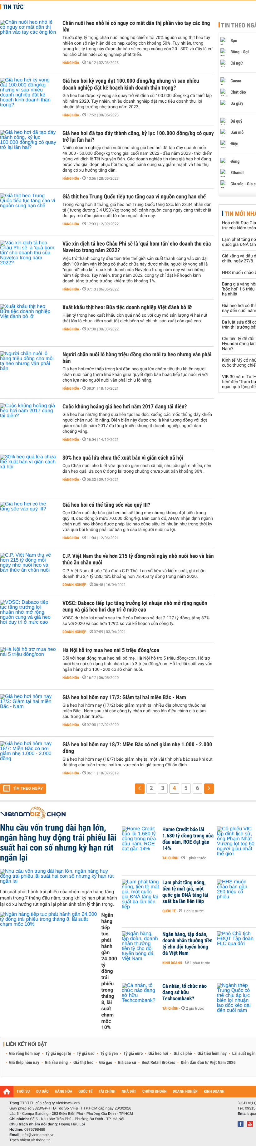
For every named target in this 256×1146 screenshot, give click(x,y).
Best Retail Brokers (158, 1063)
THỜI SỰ (23, 1091)
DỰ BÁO (42, 1091)
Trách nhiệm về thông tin (30, 1140)
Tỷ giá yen (109, 1053)
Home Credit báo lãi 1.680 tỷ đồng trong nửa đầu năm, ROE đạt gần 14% (188, 839)
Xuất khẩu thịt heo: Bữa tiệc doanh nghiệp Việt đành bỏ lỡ (127, 307)
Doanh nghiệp (74, 585)
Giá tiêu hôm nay (212, 1053)
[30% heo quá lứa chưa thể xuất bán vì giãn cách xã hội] (28, 473)
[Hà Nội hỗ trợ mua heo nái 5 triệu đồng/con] (28, 666)
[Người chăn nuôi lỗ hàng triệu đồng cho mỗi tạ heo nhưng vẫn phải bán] (28, 370)
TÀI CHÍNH (107, 1091)
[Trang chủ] (6, 1091)
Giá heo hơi (158, 1053)
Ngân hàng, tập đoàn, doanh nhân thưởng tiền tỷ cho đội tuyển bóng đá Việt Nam (187, 943)
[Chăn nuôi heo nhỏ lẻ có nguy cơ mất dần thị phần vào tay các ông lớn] (28, 38)
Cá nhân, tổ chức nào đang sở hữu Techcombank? (184, 992)
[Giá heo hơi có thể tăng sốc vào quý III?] (28, 520)
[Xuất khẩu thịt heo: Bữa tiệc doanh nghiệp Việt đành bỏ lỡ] (28, 323)
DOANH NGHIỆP (185, 1091)
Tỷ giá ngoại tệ (58, 1053)
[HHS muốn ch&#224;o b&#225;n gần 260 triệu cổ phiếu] (235, 892)
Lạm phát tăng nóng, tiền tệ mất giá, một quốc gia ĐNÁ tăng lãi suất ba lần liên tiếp (185, 892)
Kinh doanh (172, 963)
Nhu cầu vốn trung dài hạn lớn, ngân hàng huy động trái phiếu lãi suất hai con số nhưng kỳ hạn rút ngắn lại (58, 842)
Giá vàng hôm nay (24, 1053)
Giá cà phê (183, 1053)
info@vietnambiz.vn (38, 1135)
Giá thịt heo (83, 1063)
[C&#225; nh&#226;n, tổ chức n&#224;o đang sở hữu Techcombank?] (140, 995)
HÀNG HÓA (63, 1091)
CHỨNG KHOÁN (154, 1091)
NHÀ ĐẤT (128, 1091)
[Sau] (209, 788)
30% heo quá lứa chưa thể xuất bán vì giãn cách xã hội (122, 458)
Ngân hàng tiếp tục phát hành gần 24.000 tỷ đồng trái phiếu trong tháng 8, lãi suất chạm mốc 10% (109, 971)
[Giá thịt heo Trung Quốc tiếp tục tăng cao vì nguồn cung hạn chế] (28, 212)
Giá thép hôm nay (24, 1063)
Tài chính (170, 858)
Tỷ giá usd (86, 1053)
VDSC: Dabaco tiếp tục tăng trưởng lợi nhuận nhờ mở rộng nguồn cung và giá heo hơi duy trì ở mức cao (134, 606)
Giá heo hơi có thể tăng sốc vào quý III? (106, 505)
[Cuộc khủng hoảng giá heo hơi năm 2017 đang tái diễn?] (28, 422)
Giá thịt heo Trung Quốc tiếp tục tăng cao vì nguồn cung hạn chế (134, 196)
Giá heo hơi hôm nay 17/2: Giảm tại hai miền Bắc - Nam (124, 697)
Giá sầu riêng (56, 1063)
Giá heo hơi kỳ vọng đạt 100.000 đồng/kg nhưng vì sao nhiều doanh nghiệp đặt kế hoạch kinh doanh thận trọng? (130, 84)
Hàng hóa (70, 63)
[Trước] (140, 788)
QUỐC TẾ (85, 1091)
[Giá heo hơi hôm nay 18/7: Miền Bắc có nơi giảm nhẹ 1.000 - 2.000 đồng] (28, 760)
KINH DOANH (214, 1091)
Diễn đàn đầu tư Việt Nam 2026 (208, 1063)
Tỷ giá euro (133, 1053)
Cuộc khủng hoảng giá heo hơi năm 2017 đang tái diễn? (124, 406)
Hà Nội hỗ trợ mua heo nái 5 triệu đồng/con (110, 650)
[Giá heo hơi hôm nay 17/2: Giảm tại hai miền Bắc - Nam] (28, 713)
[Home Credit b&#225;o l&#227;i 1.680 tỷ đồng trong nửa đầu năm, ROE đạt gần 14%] (140, 839)
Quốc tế (169, 911)
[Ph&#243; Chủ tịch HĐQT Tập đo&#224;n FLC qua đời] (235, 943)
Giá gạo (105, 1063)
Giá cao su (127, 1063)
